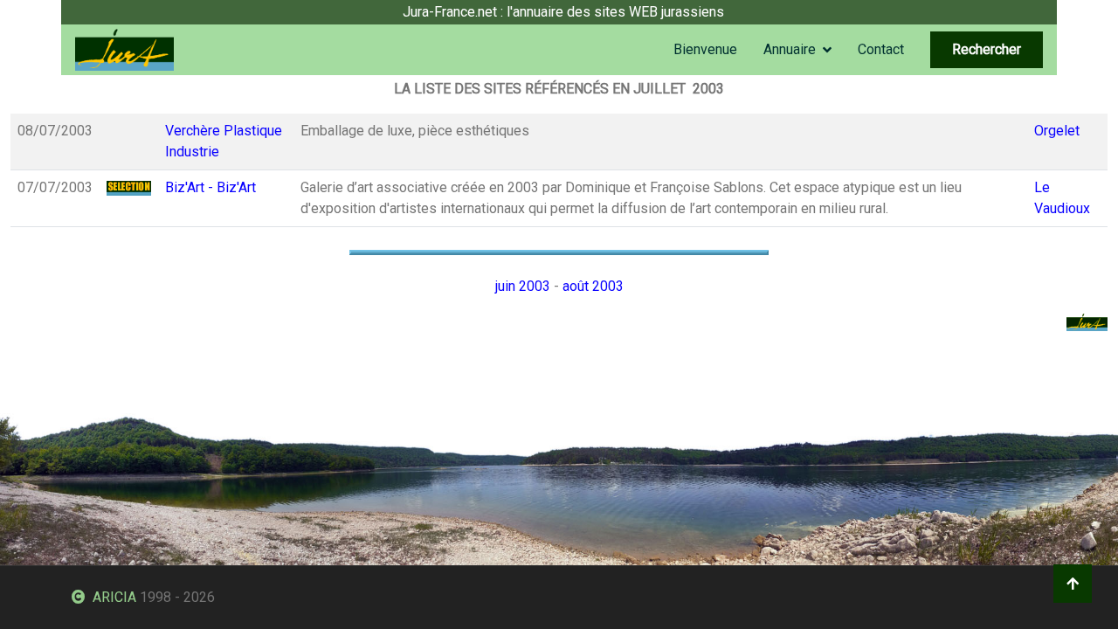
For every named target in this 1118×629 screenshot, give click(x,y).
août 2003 (593, 286)
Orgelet (1057, 130)
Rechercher (986, 49)
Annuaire (789, 49)
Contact (881, 49)
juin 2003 (522, 286)
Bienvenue (705, 49)
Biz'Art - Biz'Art (210, 187)
